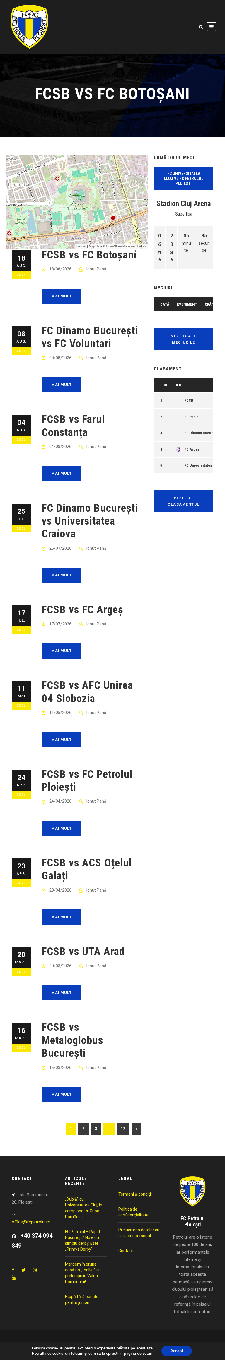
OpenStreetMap (117, 246)
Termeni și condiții (135, 1194)
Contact (125, 1250)
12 (123, 1128)
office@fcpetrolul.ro (31, 1222)
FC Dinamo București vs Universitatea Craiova (90, 521)
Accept (176, 1351)
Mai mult (61, 296)
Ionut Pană (96, 269)
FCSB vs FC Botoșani (89, 255)
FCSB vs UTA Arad (83, 951)
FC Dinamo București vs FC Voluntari (90, 337)
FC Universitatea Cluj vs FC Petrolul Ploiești (183, 178)
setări (147, 1353)
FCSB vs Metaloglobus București (72, 1040)
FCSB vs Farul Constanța (73, 425)
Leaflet (81, 246)
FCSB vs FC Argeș (82, 609)
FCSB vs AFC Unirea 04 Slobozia (87, 691)
